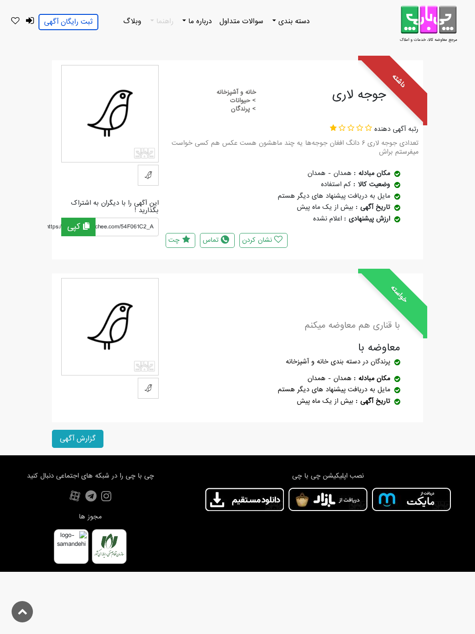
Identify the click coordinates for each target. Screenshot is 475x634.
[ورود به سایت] (29, 21)
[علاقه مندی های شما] (15, 21)
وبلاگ (132, 21)
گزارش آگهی (78, 438)
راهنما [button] (163, 21)
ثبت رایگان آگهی (68, 21)
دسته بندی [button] (293, 21)
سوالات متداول (241, 21)
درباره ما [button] (199, 21)
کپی (75, 226)
